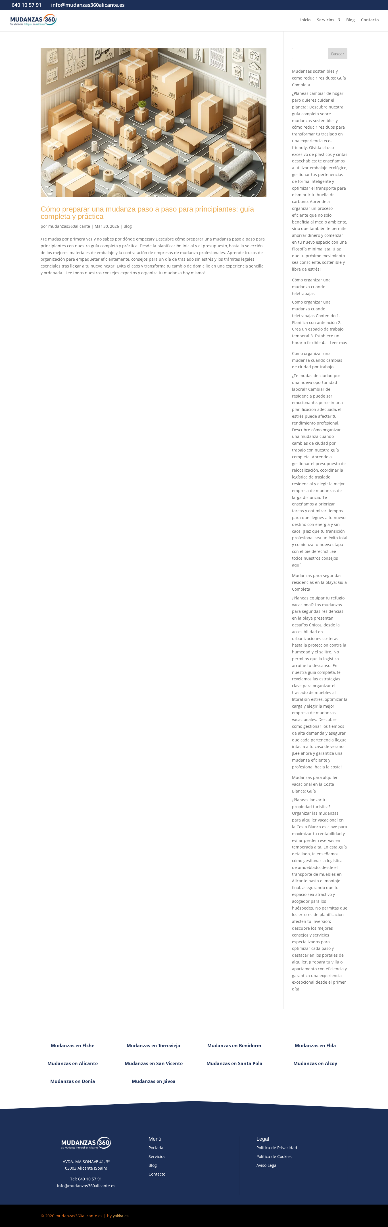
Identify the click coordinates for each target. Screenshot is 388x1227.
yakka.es (121, 1215)
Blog (350, 20)
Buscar (337, 54)
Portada (156, 1147)
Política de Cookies (274, 1156)
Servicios (325, 20)
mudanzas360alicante (69, 226)
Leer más (338, 342)
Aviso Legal (267, 1165)
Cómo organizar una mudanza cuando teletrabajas (311, 286)
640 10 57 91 (26, 4)
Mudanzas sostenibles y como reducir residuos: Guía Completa (319, 77)
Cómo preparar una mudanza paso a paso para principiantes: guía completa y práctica (147, 213)
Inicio (305, 20)
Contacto (370, 20)
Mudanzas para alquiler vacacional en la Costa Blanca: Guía (315, 784)
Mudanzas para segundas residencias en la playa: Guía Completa (319, 582)
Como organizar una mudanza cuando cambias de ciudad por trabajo (317, 360)
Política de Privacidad (276, 1147)
